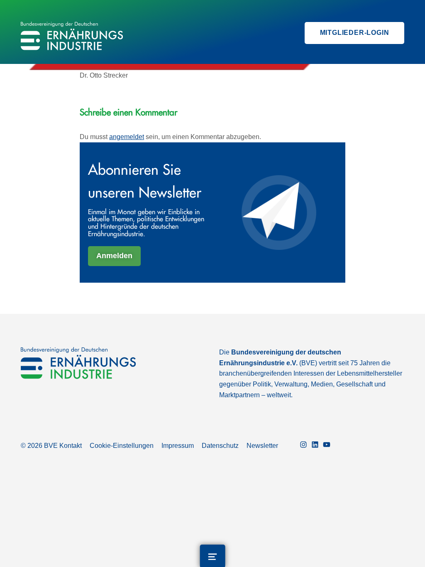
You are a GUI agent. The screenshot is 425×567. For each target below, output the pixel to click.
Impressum (177, 445)
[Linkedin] (315, 445)
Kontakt (70, 445)
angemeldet (126, 136)
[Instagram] (303, 445)
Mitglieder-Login (354, 32)
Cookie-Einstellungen (122, 445)
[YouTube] (326, 445)
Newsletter (262, 445)
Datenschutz (220, 445)
